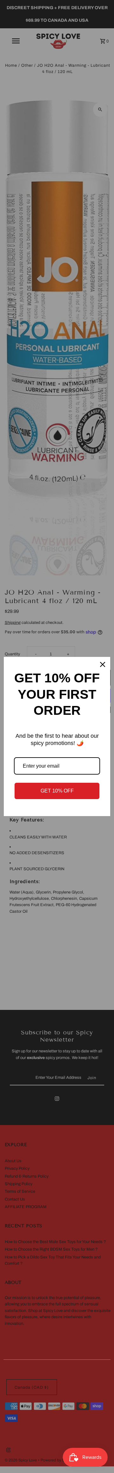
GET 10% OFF (57, 790)
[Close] (102, 664)
